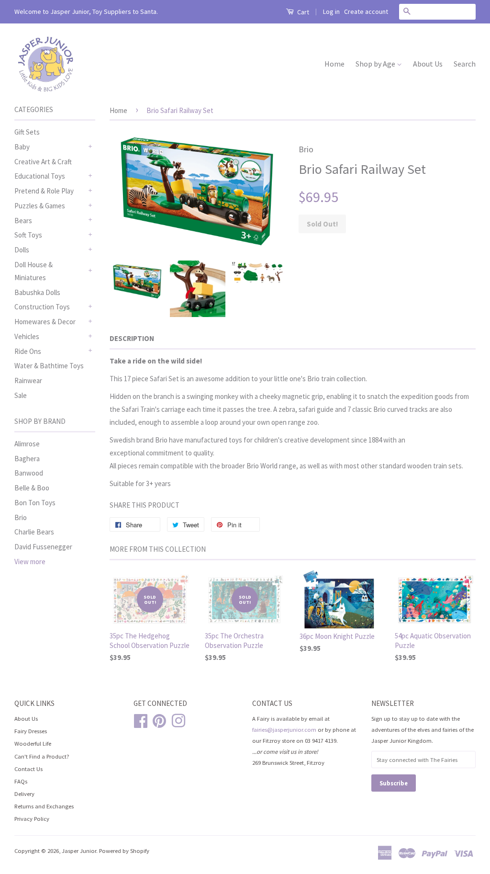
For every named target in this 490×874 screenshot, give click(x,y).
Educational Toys (39, 176)
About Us (428, 63)
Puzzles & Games (39, 205)
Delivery (24, 793)
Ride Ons (27, 351)
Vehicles (26, 336)
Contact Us (28, 768)
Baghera (27, 458)
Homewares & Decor (45, 321)
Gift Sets (27, 131)
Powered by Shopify (124, 850)
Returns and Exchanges (44, 806)
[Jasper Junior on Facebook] (141, 719)
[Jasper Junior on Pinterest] (159, 719)
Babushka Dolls (37, 292)
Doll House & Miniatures (33, 271)
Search (465, 63)
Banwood (28, 472)
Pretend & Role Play (44, 190)
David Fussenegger (43, 546)
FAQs (20, 781)
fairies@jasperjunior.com (284, 729)
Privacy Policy (31, 818)
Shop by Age (376, 63)
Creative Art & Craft (43, 161)
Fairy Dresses (30, 731)
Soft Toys (28, 234)
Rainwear (28, 380)
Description (132, 338)
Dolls (21, 249)
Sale (20, 395)
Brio (20, 517)
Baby (22, 146)
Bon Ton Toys (35, 502)
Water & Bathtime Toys (49, 365)
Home (334, 63)
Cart (302, 12)
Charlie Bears (34, 531)
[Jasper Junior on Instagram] (178, 719)
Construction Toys (42, 306)
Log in (331, 11)
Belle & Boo (31, 487)
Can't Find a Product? (41, 756)
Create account (366, 11)
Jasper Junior (79, 850)
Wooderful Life (32, 743)
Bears (23, 220)
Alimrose (27, 443)
